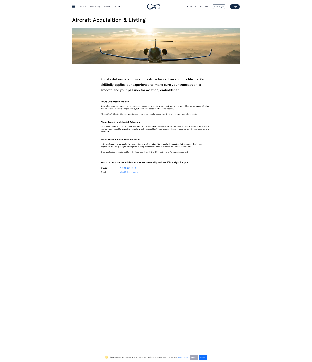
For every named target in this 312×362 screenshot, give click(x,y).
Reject (193, 357)
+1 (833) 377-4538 (127, 168)
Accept (203, 357)
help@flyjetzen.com (128, 172)
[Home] (153, 6)
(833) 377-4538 (201, 6)
